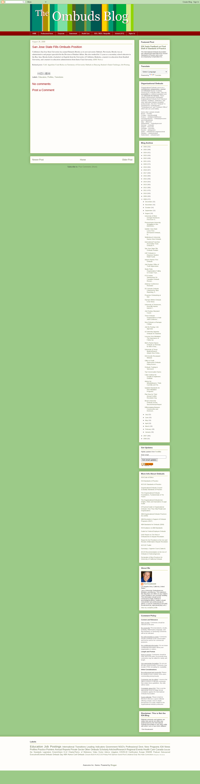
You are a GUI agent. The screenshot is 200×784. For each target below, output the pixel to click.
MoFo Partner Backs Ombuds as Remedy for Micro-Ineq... (153, 344)
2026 (145, 147)
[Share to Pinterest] (49, 73)
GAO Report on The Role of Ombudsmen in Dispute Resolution (152, 535)
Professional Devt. (135, 747)
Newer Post (38, 160)
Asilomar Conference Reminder (152, 284)
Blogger (113, 765)
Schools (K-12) (119, 33)
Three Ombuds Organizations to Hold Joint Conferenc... (153, 317)
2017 (145, 173)
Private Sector (77, 749)
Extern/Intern (57, 752)
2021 (145, 161)
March (147, 426)
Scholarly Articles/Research (112, 749)
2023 (145, 155)
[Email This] (38, 73)
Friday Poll (107, 754)
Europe (142, 752)
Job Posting (125, 64)
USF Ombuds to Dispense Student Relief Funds (152, 254)
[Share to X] (44, 73)
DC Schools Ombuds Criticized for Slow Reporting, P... (152, 290)
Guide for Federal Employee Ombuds (153, 531)
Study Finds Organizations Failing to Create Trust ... (153, 270)
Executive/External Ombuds (41, 755)
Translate (158, 75)
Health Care (86, 33)
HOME (34, 33)
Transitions (59, 77)
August (147, 213)
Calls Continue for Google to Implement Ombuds (152, 376)
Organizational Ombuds (149, 99)
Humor (70, 755)
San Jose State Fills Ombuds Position (151, 249)
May (146, 420)
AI (95, 754)
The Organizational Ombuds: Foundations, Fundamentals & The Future (152, 494)
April (146, 423)
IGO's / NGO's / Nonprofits (102, 33)
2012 (145, 187)
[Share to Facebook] (46, 73)
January (148, 432)
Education (42, 77)
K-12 (65, 752)
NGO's (121, 747)
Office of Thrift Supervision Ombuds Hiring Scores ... (153, 362)
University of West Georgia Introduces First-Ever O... (152, 217)
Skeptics (156, 754)
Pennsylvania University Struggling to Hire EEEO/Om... (153, 224)
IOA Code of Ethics (147, 477)
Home (83, 160)
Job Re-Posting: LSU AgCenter (152, 328)
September (149, 210)
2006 (145, 438)
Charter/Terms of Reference (80, 752)
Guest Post (122, 754)
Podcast (156, 752)
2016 (145, 176)
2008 (145, 199)
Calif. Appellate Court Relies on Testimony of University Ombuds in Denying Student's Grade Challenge (81, 64)
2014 (145, 181)
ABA (65, 755)
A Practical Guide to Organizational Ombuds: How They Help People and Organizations (153, 508)
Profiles (50, 77)
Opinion (114, 754)
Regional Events (135, 749)
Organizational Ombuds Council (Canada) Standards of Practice (151, 488)
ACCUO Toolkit (146, 545)
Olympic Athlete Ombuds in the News (153, 300)
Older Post (127, 160)
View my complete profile (149, 607)
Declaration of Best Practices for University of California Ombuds (151, 558)
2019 (145, 167)
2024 (145, 152)
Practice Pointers (46, 749)
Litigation (114, 752)
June (147, 417)
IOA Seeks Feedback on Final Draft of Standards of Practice (153, 47)
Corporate (61, 33)
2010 (145, 193)
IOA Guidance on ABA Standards (152, 528)
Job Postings (52, 746)
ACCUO (100, 754)
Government (73, 33)
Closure (88, 754)
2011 (145, 190)
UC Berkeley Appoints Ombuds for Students (153, 332)
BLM (93, 754)
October (148, 207)
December (149, 201)
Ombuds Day (58, 755)
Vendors (162, 754)
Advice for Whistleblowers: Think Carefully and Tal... (153, 383)
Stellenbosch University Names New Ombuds (153, 238)
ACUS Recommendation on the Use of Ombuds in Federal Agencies (153, 553)
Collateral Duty (131, 754)
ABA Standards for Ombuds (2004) (152, 524)
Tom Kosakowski (150, 584)
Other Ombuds (92, 749)
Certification (133, 752)
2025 (145, 149)
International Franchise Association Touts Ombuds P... (152, 243)
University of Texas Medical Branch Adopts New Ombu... (153, 351)
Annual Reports (62, 749)
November (149, 204)
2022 (145, 158)
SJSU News (98, 59)
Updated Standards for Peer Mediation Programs (152, 389)
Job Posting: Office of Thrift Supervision (152, 265)
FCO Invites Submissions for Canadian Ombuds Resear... (152, 278)
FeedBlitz (158, 451)
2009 (145, 196)
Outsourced (165, 752)
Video (95, 752)
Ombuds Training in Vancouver (151, 368)
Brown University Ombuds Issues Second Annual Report (153, 402)
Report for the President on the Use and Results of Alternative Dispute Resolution (154, 541)
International (68, 747)
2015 (145, 179)
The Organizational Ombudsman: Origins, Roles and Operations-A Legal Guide (153, 501)
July (146, 414)
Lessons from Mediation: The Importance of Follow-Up (153, 338)
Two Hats (141, 754)
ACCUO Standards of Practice (151, 484)
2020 (145, 164)
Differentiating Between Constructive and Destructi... (152, 409)
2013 (145, 184)
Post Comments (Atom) (88, 167)
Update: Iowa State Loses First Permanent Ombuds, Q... (153, 231)
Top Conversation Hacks (153, 372)
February (148, 429)
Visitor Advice (104, 752)
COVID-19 (123, 752)
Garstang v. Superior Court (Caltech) (153, 548)
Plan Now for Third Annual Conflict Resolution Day (151, 396)
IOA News (165, 747)
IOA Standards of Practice (149, 481)
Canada (159, 749)
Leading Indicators (96, 747)
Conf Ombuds (78, 755)
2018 (145, 170)
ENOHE (149, 752)
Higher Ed (132, 33)
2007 (145, 436)
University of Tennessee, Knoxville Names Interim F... (153, 306)
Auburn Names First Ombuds (151, 260)
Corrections (149, 754)
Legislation (47, 752)
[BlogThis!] (41, 73)
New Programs (151, 747)
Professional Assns (47, 33)
